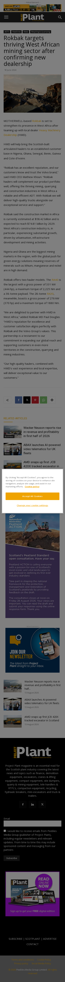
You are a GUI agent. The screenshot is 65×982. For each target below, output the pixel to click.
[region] (32, 491)
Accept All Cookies (32, 496)
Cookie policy (32, 486)
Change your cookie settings (32, 505)
